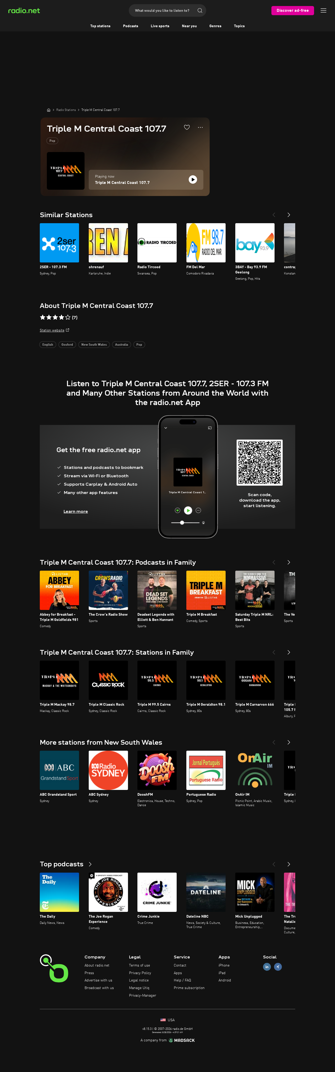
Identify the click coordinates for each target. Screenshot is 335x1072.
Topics (239, 26)
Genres (215, 26)
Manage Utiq (139, 988)
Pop (52, 141)
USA (171, 1020)
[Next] (289, 212)
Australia (121, 344)
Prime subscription (189, 988)
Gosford (67, 344)
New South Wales (94, 344)
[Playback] (193, 179)
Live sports (160, 26)
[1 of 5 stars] (43, 317)
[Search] (200, 10)
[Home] (49, 110)
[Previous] (273, 212)
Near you (189, 26)
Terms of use (139, 965)
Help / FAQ (182, 980)
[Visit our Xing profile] (278, 966)
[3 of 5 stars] (55, 317)
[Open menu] (323, 10)
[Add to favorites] (187, 127)
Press (89, 973)
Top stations (100, 26)
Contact (180, 965)
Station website (52, 330)
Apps (178, 973)
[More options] (200, 127)
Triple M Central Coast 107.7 (122, 183)
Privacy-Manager (142, 995)
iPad (222, 973)
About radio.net (97, 965)
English (47, 344)
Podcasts (130, 26)
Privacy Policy (140, 973)
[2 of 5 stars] (49, 317)
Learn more (76, 511)
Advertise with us (98, 980)
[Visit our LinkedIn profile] (267, 966)
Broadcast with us (99, 988)
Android (225, 980)
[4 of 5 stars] (61, 317)
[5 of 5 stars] (68, 317)
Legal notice (139, 980)
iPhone (224, 965)
